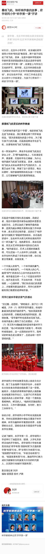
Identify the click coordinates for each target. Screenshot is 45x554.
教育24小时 (12, 27)
